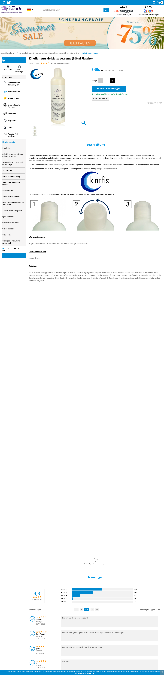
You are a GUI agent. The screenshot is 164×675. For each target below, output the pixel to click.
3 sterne (64, 595)
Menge (94, 81)
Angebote (13, 120)
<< (76, 610)
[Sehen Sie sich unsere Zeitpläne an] (9, 2)
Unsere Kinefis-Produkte (13, 106)
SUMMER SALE (13, 98)
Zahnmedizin (13, 170)
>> (97, 610)
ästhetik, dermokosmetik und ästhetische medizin (13, 155)
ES (15, 249)
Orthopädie (13, 235)
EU (3, 251)
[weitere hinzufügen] (112, 80)
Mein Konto (8, 70)
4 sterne (64, 592)
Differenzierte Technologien (13, 83)
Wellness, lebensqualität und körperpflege (13, 163)
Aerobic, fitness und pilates (13, 211)
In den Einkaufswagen (108, 88)
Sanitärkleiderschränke (13, 223)
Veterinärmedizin (13, 229)
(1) (135, 598)
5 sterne (64, 589)
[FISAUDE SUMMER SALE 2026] (82, 33)
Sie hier (92, 673)
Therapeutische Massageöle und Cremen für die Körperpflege (37, 53)
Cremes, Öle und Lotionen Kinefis (69, 53)
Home (2, 53)
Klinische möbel (13, 191)
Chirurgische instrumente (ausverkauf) (13, 242)
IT (11, 249)
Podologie (13, 148)
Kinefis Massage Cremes (90, 53)
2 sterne (64, 598)
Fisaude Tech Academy (13, 135)
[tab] (8, 69)
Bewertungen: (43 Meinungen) (49, 63)
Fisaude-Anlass (13, 91)
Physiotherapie (10, 53)
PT (19, 249)
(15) (135, 592)
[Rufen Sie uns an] (154, 2)
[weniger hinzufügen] (100, 80)
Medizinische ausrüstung (13, 176)
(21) (135, 589)
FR (7, 249)
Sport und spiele (13, 217)
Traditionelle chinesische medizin (13, 184)
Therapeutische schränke (13, 197)
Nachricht (13, 113)
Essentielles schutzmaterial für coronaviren (13, 204)
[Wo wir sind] (4, 2)
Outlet (13, 127)
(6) (135, 595)
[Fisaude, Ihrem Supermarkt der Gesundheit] (12, 9)
